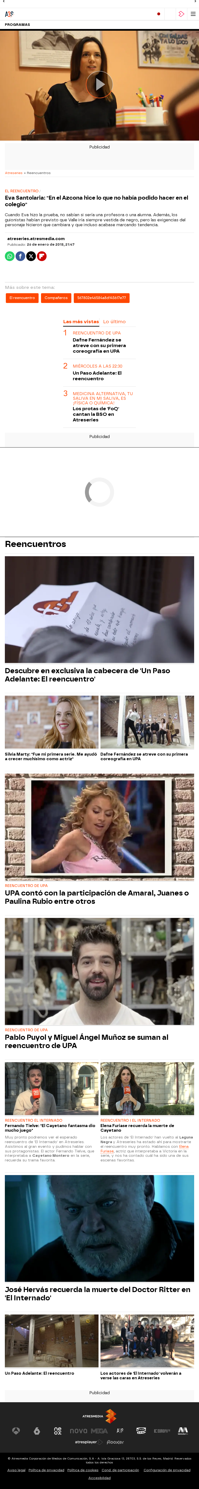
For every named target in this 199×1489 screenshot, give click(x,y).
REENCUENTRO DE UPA (97, 333)
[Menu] (193, 14)
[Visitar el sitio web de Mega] (99, 1431)
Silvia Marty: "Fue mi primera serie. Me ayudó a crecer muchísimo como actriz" (51, 756)
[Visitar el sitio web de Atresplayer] (89, 1442)
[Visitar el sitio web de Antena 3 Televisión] (16, 1431)
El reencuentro (22, 298)
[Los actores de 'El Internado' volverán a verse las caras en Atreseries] (147, 1341)
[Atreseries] (25, 14)
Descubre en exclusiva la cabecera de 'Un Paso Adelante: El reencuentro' (87, 675)
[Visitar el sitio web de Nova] (78, 1431)
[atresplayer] (181, 14)
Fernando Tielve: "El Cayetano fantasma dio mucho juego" (50, 1128)
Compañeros (56, 298)
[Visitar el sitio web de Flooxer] (115, 1442)
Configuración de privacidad (167, 1470)
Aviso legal (16, 1470)
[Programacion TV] (170, 14)
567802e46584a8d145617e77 (101, 298)
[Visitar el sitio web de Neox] (57, 1431)
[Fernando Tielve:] (52, 1089)
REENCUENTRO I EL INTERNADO (130, 1121)
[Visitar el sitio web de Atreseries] (120, 1431)
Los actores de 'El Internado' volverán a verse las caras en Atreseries (140, 1375)
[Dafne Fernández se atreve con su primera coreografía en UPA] (147, 723)
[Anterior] (3, 1)
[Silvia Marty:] (52, 723)
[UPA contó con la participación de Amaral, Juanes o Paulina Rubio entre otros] (99, 828)
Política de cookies (83, 1470)
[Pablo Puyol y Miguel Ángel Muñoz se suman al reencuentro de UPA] (99, 972)
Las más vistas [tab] (81, 321)
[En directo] (159, 14)
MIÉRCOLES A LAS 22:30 (97, 366)
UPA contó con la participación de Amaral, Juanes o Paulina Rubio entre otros (97, 897)
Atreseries (14, 173)
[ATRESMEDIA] (99, 1416)
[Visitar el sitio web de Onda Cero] (141, 1431)
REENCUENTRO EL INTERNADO (33, 1121)
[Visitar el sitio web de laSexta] (36, 1431)
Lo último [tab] (114, 321)
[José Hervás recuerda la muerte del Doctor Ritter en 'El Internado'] (99, 1229)
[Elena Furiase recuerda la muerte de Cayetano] (147, 1089)
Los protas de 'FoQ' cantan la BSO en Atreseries (96, 414)
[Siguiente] (195, 1)
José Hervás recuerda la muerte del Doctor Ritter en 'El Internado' (98, 1293)
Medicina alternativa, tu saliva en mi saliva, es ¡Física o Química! (103, 398)
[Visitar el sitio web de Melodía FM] (182, 1431)
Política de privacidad (46, 1470)
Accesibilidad (99, 1478)
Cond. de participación (120, 1470)
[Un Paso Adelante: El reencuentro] (52, 1341)
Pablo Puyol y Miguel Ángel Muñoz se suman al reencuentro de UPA (86, 1041)
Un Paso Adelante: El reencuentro (97, 375)
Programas (17, 25)
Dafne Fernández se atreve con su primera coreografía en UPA (99, 345)
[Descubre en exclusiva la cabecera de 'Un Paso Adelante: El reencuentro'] (99, 610)
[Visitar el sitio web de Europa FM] (162, 1431)
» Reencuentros (37, 173)
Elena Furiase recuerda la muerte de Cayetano (137, 1128)
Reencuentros (35, 544)
